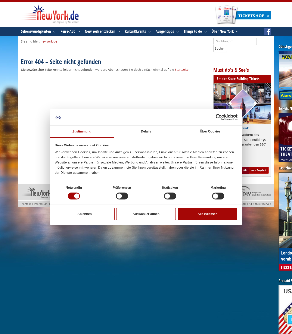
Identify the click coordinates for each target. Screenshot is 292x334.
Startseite (182, 70)
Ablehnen (84, 214)
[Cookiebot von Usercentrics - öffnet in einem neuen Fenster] (218, 117)
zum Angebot (258, 170)
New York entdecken (100, 31)
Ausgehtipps (165, 31)
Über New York (223, 31)
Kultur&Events (135, 31)
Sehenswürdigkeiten (36, 31)
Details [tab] (146, 131)
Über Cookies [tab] (210, 131)
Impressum (40, 204)
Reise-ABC (67, 31)
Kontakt (26, 204)
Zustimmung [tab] (81, 131)
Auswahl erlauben (146, 214)
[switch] (122, 196)
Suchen (220, 48)
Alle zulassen (207, 214)
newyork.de (49, 41)
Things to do (193, 31)
